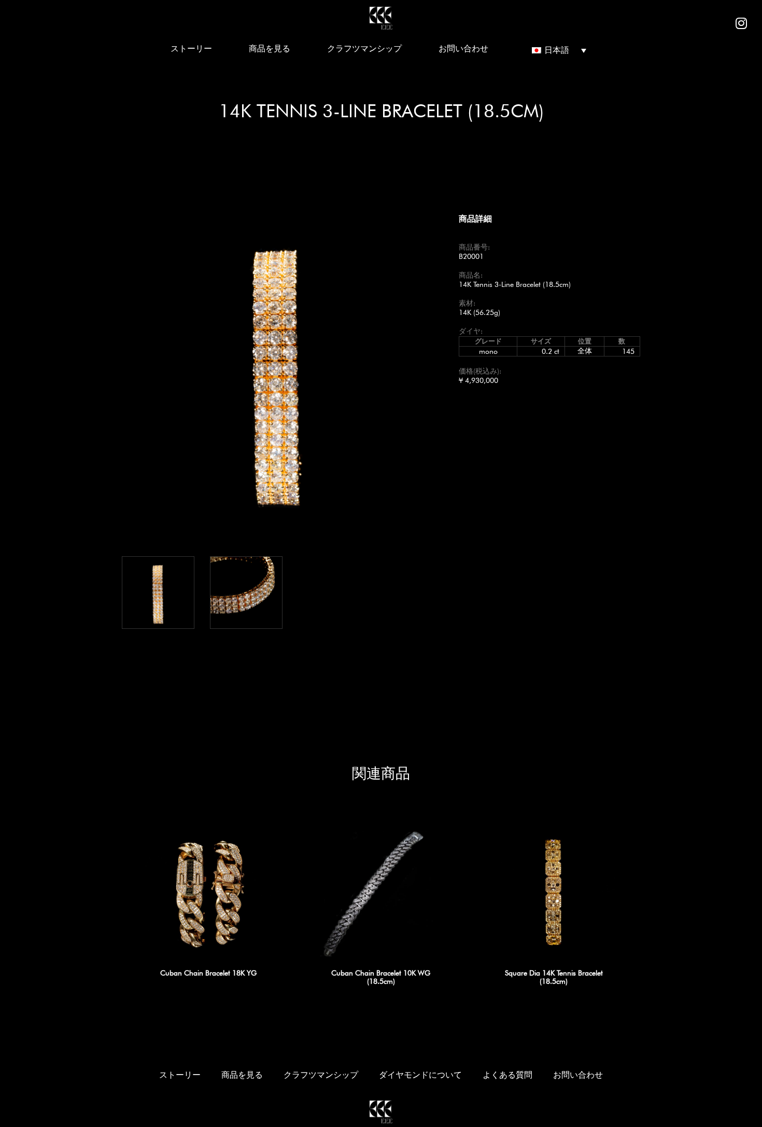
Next (448, 369)
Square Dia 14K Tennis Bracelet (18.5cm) (554, 977)
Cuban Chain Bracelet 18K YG (208, 973)
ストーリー (191, 48)
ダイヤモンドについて (420, 1075)
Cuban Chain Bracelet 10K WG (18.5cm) (380, 977)
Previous (106, 369)
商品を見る (269, 48)
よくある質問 (507, 1075)
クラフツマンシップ (364, 48)
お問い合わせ (463, 48)
